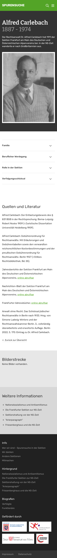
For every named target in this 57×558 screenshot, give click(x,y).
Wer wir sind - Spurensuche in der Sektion (24, 448)
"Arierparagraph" (14, 420)
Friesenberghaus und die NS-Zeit (22, 425)
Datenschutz (25, 554)
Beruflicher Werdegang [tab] (14, 156)
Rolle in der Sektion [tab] (12, 167)
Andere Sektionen (11, 456)
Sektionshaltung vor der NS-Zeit (22, 415)
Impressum (8, 554)
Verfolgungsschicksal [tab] (13, 178)
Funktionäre (8, 508)
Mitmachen (8, 460)
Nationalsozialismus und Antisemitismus (26, 404)
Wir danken (8, 452)
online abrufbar (25, 277)
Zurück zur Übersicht (16, 340)
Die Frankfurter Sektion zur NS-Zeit (23, 409)
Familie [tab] (6, 145)
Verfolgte (6, 504)
